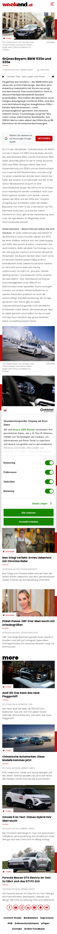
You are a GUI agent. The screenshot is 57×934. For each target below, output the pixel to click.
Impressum (47, 917)
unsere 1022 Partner (23, 429)
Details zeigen (39, 503)
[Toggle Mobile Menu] (52, 4)
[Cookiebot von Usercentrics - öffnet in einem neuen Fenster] (41, 410)
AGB (10, 923)
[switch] (49, 472)
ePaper (45, 923)
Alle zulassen (28, 512)
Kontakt (17, 928)
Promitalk (10, 551)
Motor (9, 38)
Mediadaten (31, 917)
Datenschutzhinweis (27, 923)
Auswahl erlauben (28, 521)
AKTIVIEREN (44, 138)
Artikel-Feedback (34, 928)
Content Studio (12, 917)
